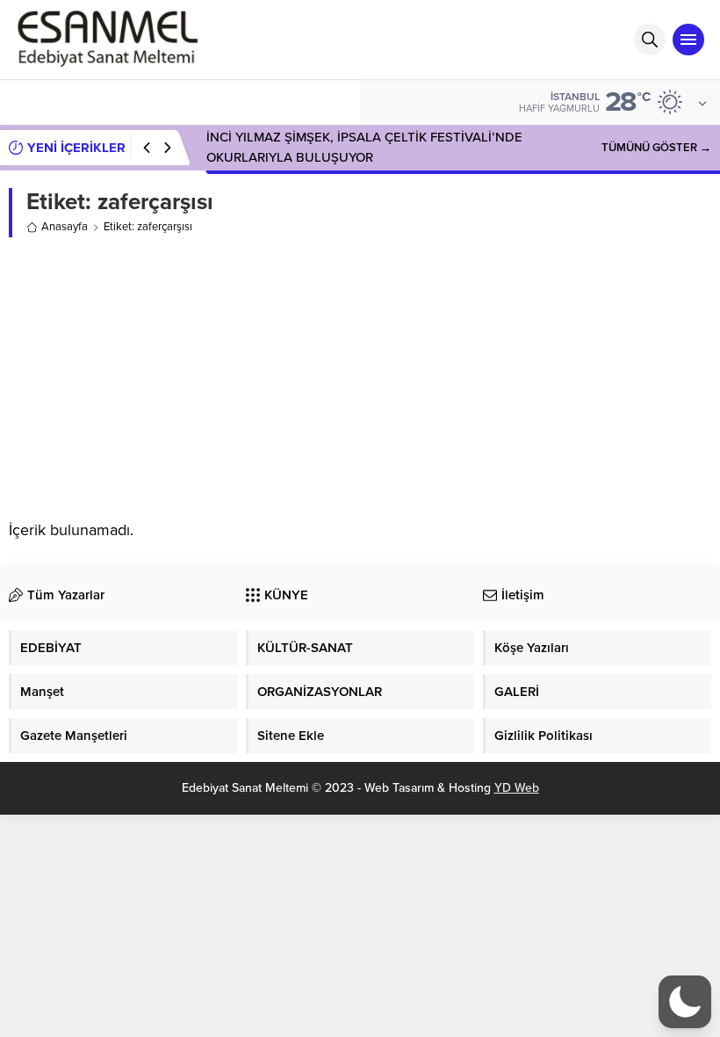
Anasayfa (64, 227)
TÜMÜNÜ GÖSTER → (656, 148)
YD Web (516, 787)
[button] (685, 1001)
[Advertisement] (360, 378)
